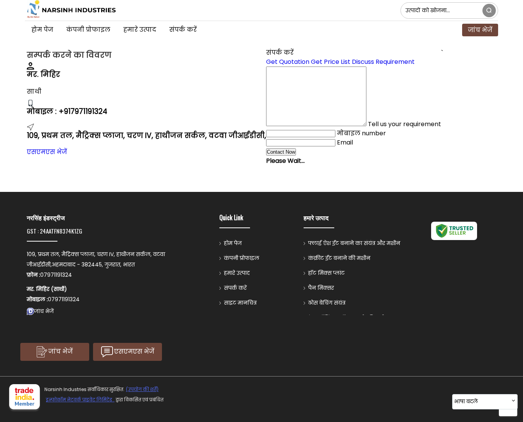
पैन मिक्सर (321, 288)
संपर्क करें (183, 29)
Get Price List (330, 61)
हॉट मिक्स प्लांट (326, 273)
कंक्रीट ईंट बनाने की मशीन (339, 258)
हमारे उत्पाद (139, 29)
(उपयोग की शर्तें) (142, 389)
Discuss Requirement (383, 61)
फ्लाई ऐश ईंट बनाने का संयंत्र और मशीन (354, 243)
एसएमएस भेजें (47, 152)
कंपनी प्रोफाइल (88, 29)
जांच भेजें (480, 30)
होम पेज (42, 29)
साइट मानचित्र (240, 303)
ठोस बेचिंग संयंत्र (326, 303)
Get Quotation (287, 61)
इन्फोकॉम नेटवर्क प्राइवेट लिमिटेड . (80, 399)
